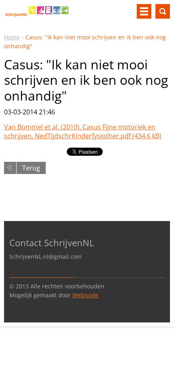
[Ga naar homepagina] (37, 14)
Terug (31, 167)
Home (12, 37)
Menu (144, 11)
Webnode (85, 295)
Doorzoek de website (162, 11)
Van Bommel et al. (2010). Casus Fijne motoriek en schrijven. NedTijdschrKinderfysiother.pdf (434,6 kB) (82, 131)
